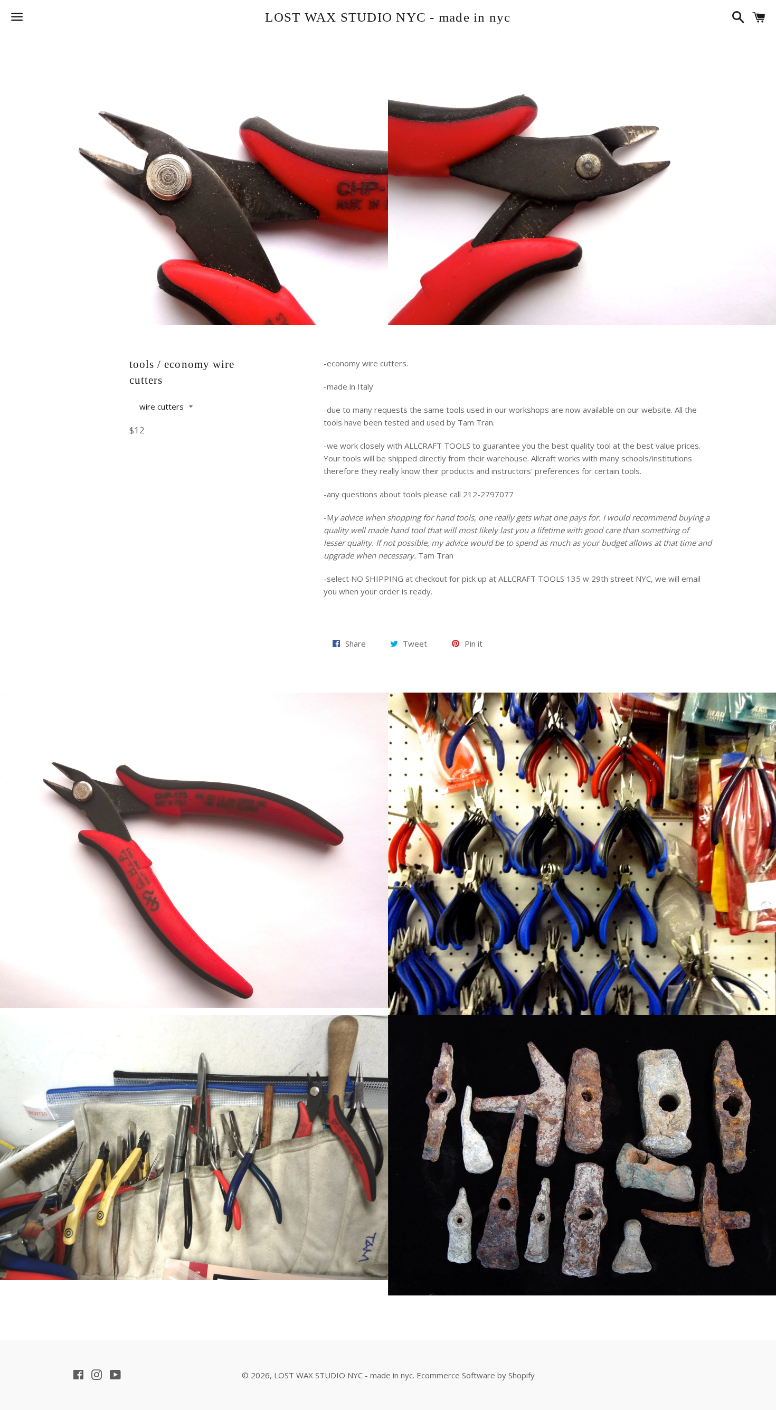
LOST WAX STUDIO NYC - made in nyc (387, 17)
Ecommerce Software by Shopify (476, 1375)
